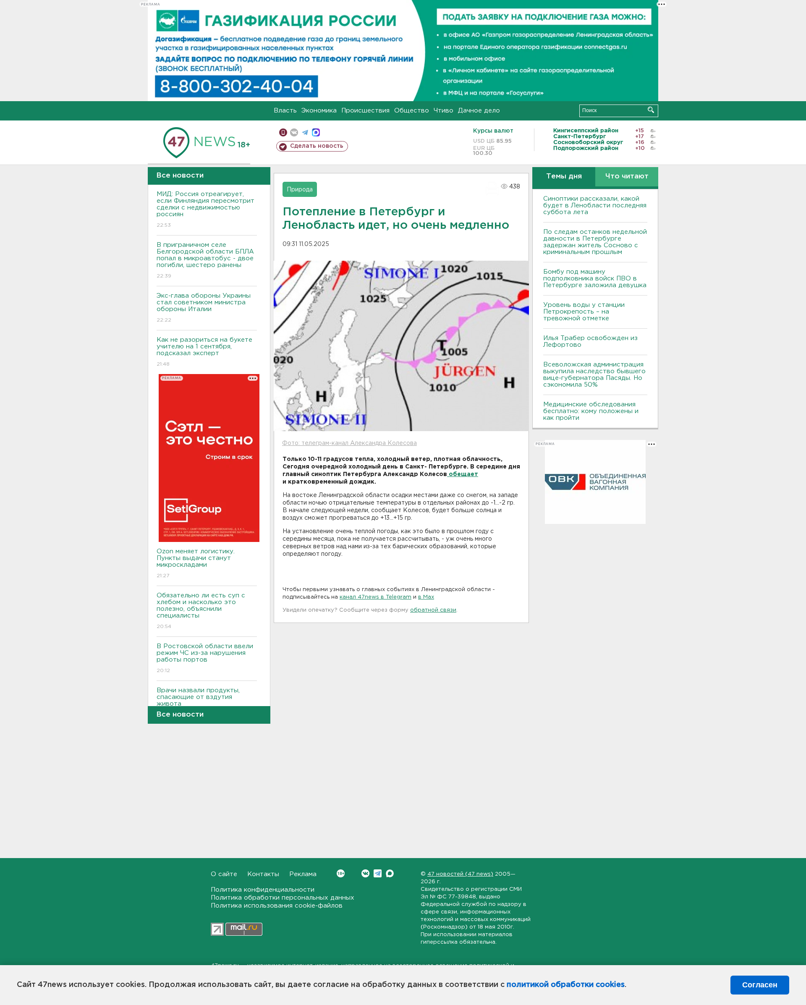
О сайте (224, 874)
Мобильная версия (283, 132)
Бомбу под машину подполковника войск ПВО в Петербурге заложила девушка (594, 278)
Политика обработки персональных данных (282, 897)
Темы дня (564, 176)
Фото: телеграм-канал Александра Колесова (349, 443)
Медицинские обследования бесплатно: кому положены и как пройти (591, 411)
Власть (285, 110)
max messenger (316, 132)
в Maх (426, 597)
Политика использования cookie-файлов (277, 905)
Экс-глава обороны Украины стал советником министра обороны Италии (204, 307)
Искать (651, 110)
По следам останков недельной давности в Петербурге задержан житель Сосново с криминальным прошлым (595, 242)
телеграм (305, 132)
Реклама (303, 874)
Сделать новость (316, 146)
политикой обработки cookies (566, 984)
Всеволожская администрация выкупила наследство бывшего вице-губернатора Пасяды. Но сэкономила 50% (594, 374)
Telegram (378, 873)
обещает (462, 474)
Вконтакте (365, 873)
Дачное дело (479, 110)
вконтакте (294, 132)
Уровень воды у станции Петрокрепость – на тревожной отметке (584, 311)
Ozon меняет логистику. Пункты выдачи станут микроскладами (196, 563)
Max (390, 873)
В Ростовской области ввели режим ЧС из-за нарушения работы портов (205, 658)
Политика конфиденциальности (262, 889)
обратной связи (433, 610)
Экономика (319, 110)
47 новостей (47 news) (460, 874)
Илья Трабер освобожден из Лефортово (590, 341)
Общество (411, 110)
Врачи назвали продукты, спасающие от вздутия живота (198, 702)
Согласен (759, 985)
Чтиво (443, 110)
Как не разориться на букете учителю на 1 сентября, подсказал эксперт (204, 351)
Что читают (627, 176)
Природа (300, 189)
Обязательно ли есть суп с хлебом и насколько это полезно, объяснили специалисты (201, 611)
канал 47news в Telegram (375, 597)
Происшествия (365, 110)
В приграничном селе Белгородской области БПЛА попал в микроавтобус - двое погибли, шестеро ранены (205, 260)
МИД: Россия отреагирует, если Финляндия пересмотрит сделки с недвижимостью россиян (205, 209)
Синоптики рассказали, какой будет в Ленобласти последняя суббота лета (594, 205)
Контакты (263, 874)
